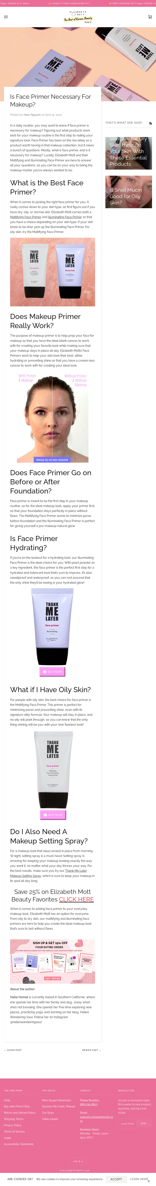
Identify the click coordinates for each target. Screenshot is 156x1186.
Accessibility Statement (18, 1144)
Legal (7, 1137)
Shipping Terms (13, 1119)
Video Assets (50, 1119)
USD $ (76, 1161)
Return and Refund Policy (20, 1112)
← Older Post (13, 1050)
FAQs (7, 1100)
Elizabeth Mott (73, 1170)
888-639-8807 (88, 1104)
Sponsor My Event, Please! (58, 1106)
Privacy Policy (12, 1125)
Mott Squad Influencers (56, 1100)
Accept (116, 1179)
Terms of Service (14, 1131)
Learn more (139, 1179)
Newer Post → (91, 1050)
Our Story (48, 1112)
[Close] (150, 1179)
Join (143, 1123)
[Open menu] (9, 17)
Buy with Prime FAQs (17, 1106)
